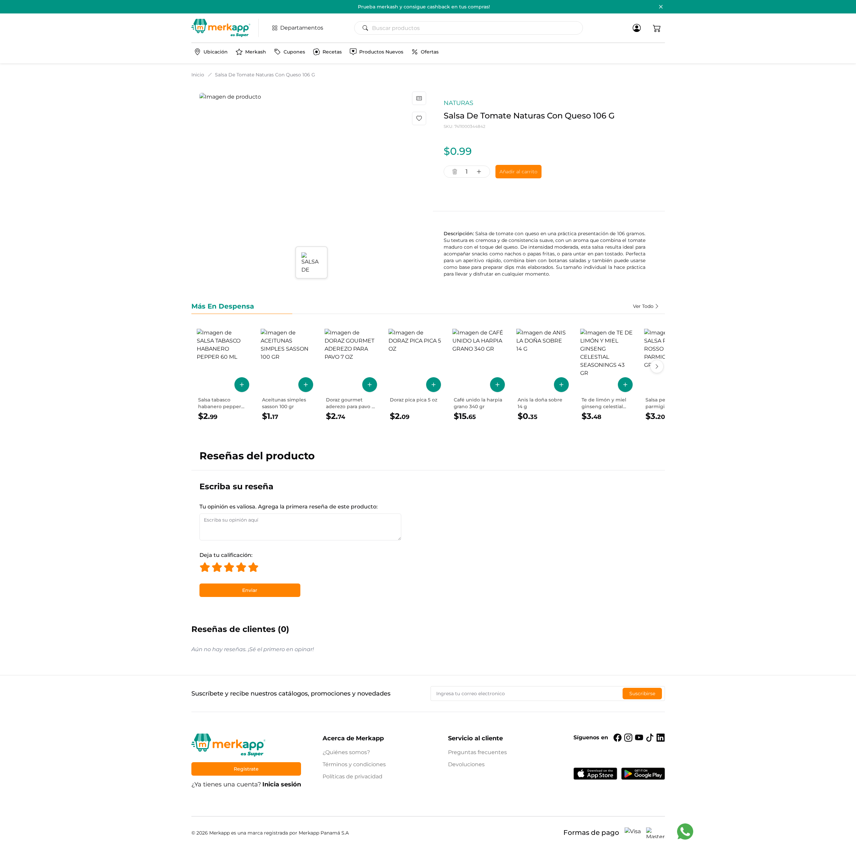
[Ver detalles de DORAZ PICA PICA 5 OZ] (414, 375)
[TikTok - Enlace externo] (650, 738)
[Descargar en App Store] (595, 774)
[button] (657, 28)
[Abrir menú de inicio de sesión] (637, 28)
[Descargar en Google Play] (643, 774)
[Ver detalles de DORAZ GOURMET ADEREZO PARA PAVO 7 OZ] (351, 375)
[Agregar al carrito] (241, 384)
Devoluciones (466, 764)
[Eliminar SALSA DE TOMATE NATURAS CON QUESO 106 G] (454, 171)
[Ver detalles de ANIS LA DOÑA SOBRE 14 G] (542, 375)
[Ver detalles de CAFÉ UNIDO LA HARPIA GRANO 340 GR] (478, 375)
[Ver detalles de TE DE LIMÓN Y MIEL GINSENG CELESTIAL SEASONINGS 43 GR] (606, 375)
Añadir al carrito (518, 172)
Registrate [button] (246, 769)
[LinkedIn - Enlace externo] (661, 738)
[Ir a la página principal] (220, 28)
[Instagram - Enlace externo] (628, 738)
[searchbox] (471, 28)
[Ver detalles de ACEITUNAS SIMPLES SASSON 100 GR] (287, 375)
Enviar (249, 590)
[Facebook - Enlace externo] (617, 738)
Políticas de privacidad (352, 776)
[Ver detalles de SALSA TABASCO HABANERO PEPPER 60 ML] (223, 375)
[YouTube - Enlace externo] (639, 738)
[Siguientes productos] (657, 366)
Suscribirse (642, 694)
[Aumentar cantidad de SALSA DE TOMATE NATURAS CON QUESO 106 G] (479, 171)
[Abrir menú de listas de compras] (419, 98)
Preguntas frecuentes (477, 752)
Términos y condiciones (354, 764)
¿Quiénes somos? (346, 752)
